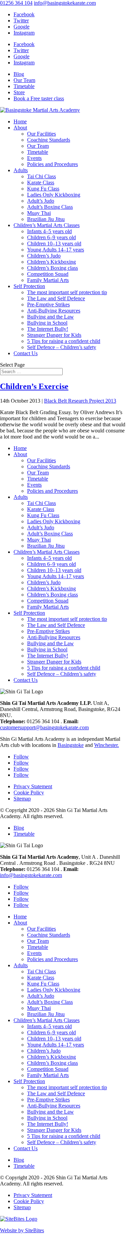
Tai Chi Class (41, 176)
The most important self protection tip (67, 292)
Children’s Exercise (34, 386)
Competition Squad (47, 274)
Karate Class (40, 182)
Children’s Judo (44, 256)
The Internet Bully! (47, 329)
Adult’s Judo (40, 201)
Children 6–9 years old (51, 237)
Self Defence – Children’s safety (61, 347)
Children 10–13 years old (54, 243)
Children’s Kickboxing (51, 262)
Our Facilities (41, 134)
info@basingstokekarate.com (31, 875)
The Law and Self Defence (56, 298)
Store (19, 92)
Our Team (24, 80)
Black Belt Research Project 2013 (80, 401)
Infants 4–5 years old (49, 231)
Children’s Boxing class (52, 268)
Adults (21, 170)
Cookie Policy (29, 792)
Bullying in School (47, 323)
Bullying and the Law (50, 317)
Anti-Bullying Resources (53, 310)
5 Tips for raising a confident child (63, 341)
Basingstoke (71, 745)
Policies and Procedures (52, 164)
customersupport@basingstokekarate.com (44, 727)
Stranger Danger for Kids (54, 335)
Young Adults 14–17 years (55, 249)
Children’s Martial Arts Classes (47, 225)
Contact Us (26, 353)
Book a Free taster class (39, 98)
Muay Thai (39, 213)
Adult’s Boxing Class (50, 207)
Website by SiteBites (22, 1230)
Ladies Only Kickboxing (53, 195)
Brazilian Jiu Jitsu (46, 219)
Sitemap (22, 798)
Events (34, 158)
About (20, 127)
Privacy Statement (33, 786)
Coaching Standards (48, 140)
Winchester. (106, 745)
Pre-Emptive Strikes (48, 304)
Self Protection (29, 286)
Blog (19, 74)
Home (20, 121)
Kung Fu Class (43, 188)
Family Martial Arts (48, 280)
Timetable (24, 86)
